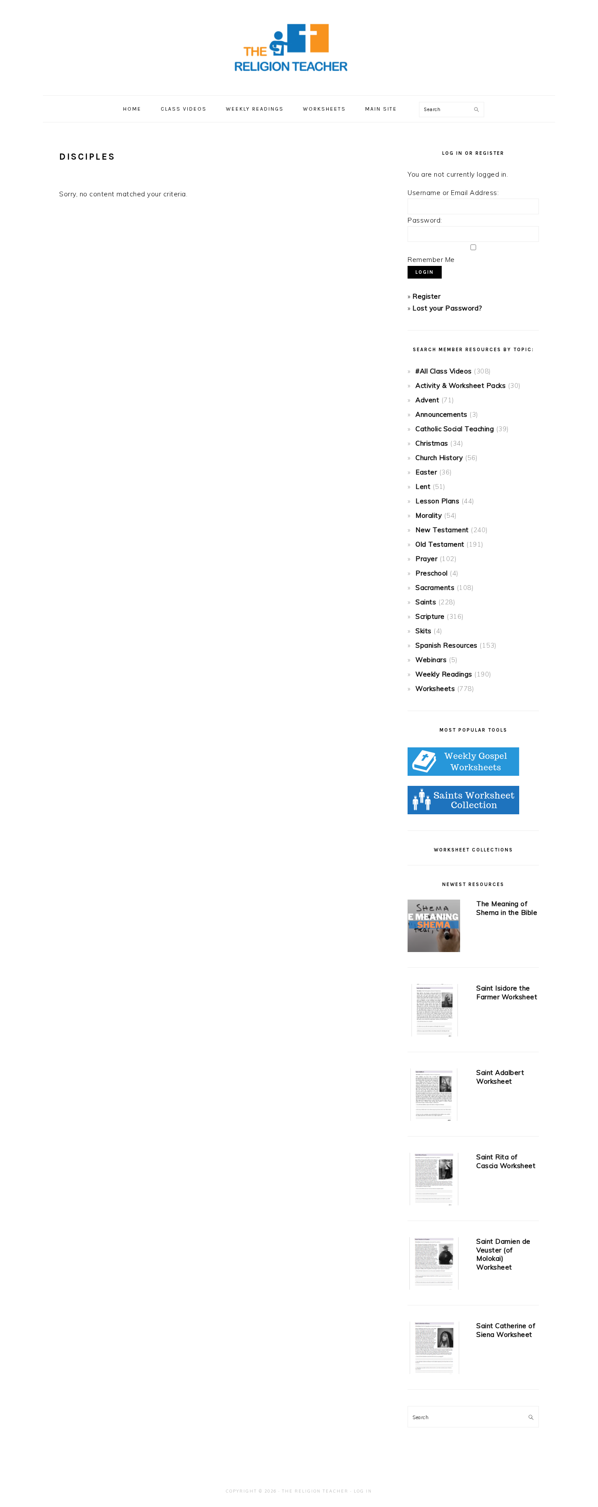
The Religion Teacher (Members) (299, 47)
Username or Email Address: (453, 192)
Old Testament (439, 544)
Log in (363, 1491)
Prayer (426, 559)
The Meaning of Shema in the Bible (506, 908)
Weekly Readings (443, 674)
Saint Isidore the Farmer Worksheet (506, 992)
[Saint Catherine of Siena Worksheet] (434, 1350)
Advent (427, 400)
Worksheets (435, 688)
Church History (439, 457)
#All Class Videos (443, 371)
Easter (426, 472)
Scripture (430, 616)
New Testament (442, 530)
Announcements (441, 414)
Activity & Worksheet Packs (460, 385)
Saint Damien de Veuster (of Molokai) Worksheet (503, 1254)
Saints (425, 602)
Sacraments (434, 587)
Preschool (431, 573)
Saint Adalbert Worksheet (500, 1076)
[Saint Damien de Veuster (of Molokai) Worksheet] (434, 1265)
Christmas (431, 443)
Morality (428, 515)
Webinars (431, 660)
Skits (423, 631)
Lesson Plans (437, 501)
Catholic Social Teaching (454, 429)
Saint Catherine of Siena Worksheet (505, 1330)
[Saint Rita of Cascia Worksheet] (434, 1181)
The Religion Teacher (315, 1491)
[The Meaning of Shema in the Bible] (434, 928)
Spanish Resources (446, 645)
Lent (422, 486)
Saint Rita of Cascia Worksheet (505, 1161)
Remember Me (431, 259)
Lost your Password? (447, 308)
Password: (425, 220)
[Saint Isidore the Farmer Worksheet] (434, 1012)
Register (426, 296)
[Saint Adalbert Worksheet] (434, 1096)
